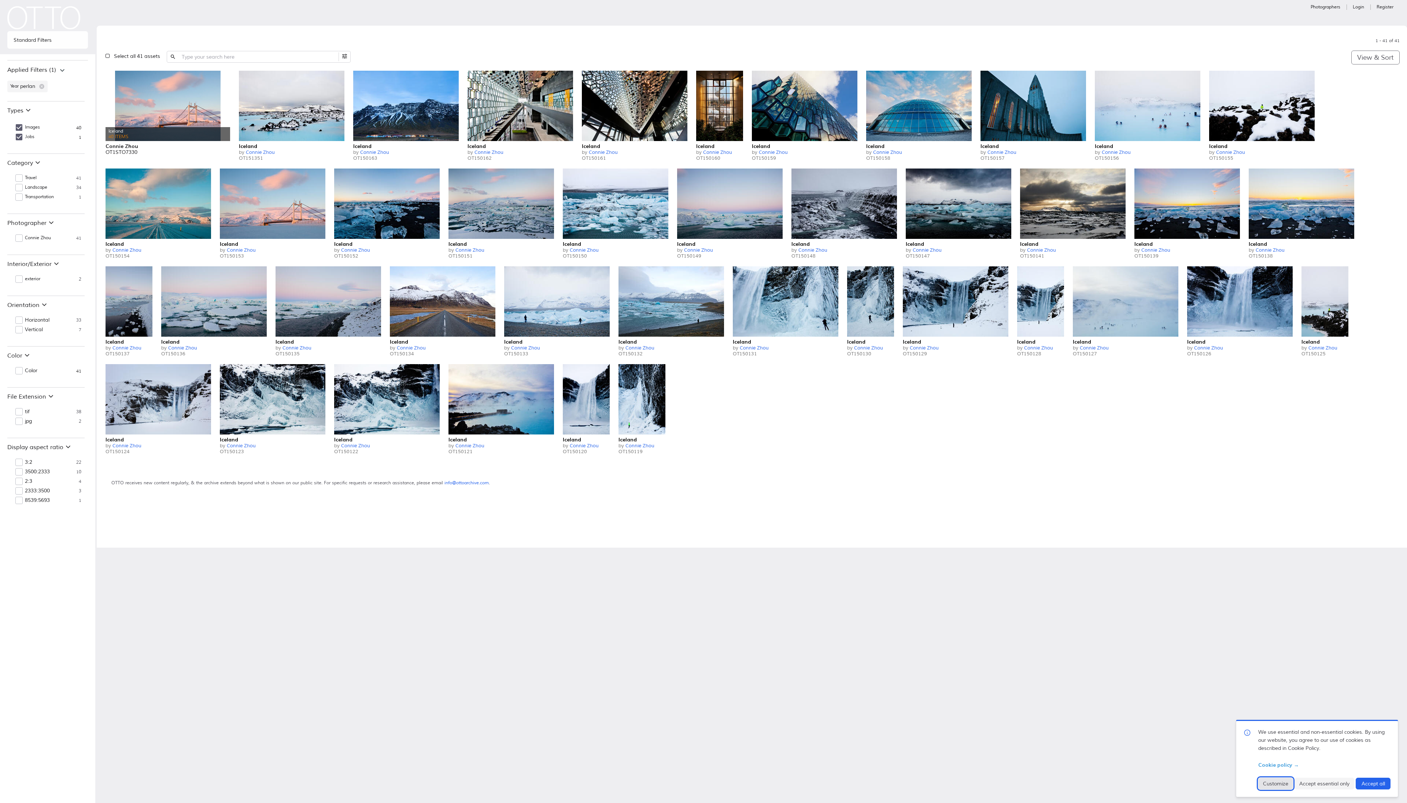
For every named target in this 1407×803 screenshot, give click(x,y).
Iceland (248, 146)
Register (1385, 7)
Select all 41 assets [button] (137, 56)
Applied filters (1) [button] (31, 70)
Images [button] (32, 127)
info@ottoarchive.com (466, 483)
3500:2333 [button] (37, 472)
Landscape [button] (36, 187)
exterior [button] (32, 279)
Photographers (1325, 7)
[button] (42, 86)
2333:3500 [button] (37, 491)
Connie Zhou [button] (38, 238)
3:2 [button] (28, 462)
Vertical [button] (34, 330)
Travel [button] (31, 178)
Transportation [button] (39, 197)
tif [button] (27, 412)
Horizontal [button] (37, 320)
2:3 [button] (28, 481)
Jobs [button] (29, 137)
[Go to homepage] (44, 17)
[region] (47, 80)
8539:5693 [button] (37, 500)
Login (1358, 7)
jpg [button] (28, 421)
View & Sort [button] (1375, 57)
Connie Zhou (260, 152)
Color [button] (31, 371)
